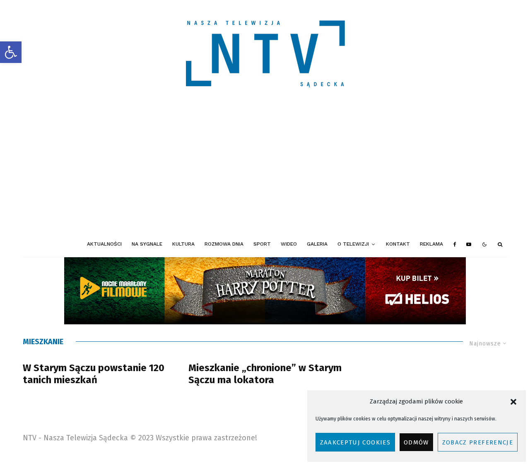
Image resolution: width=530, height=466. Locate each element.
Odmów (416, 442)
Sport (262, 244)
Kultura (183, 244)
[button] (11, 52)
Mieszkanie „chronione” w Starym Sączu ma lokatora (265, 374)
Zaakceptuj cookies (355, 442)
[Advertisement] (265, 170)
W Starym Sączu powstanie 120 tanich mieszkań (93, 374)
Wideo (289, 244)
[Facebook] (454, 244)
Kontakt (398, 244)
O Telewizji (353, 244)
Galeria (317, 244)
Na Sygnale (147, 244)
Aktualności (104, 244)
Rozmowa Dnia (224, 244)
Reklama (431, 244)
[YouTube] (468, 244)
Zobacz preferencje (477, 442)
